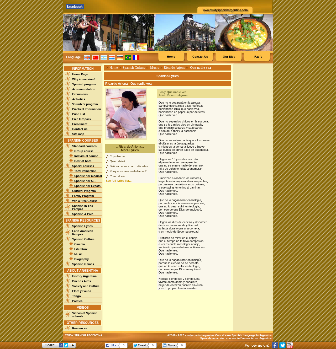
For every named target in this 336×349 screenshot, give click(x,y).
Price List (78, 114)
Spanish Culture (83, 239)
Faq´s (258, 56)
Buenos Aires (81, 281)
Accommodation (83, 89)
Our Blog (229, 56)
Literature (81, 249)
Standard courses (84, 146)
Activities (78, 99)
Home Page (80, 74)
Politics (77, 301)
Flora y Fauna (81, 291)
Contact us (79, 129)
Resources (79, 328)
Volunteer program (85, 104)
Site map (78, 134)
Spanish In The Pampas (82, 207)
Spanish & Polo (82, 214)
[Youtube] (290, 345)
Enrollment (79, 124)
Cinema (79, 244)
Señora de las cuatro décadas (129, 166)
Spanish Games (83, 264)
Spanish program (84, 84)
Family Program (83, 195)
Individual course (86, 156)
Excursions (80, 94)
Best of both (83, 161)
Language (73, 57)
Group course (83, 151)
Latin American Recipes (82, 232)
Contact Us (200, 56)
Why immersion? (84, 79)
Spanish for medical (88, 176)
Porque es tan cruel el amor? (128, 171)
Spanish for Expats (87, 185)
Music (78, 254)
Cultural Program (84, 190)
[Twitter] (282, 345)
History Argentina (84, 276)
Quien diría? (117, 161)
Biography (81, 259)
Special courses (83, 166)
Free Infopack (81, 119)
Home (171, 56)
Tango (76, 296)
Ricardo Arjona (174, 67)
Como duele (117, 176)
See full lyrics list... (119, 180)
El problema (117, 156)
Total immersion (85, 171)
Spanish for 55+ (85, 180)
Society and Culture (85, 286)
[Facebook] (275, 345)
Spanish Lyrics (82, 226)
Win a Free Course (84, 200)
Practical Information (86, 109)
